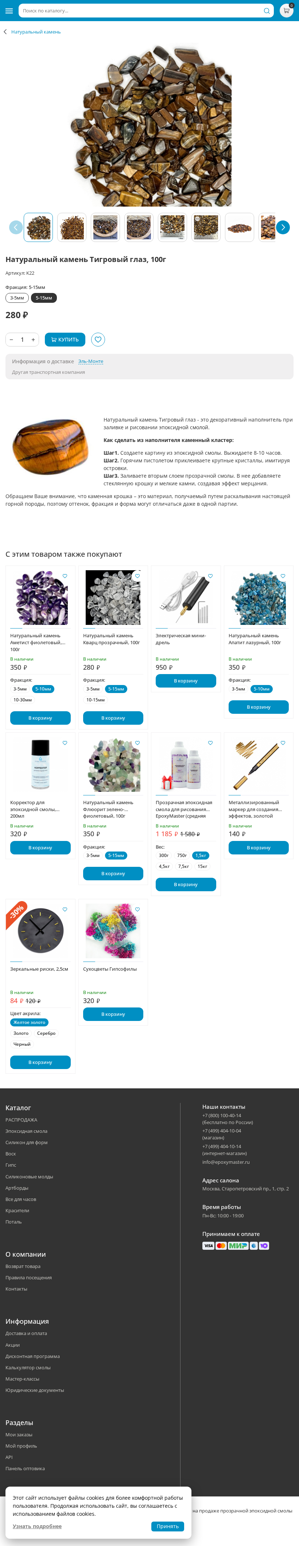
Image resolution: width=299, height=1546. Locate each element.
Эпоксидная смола (26, 1131)
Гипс (10, 1165)
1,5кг (200, 855)
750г (182, 855)
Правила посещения (28, 1277)
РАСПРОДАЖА (21, 1119)
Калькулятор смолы (28, 1367)
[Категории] (9, 11)
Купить (68, 339)
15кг (202, 866)
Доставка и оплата (26, 1333)
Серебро (46, 1033)
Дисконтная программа (32, 1356)
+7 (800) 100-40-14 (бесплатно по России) (227, 1119)
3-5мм (17, 297)
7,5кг (183, 866)
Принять (168, 1526)
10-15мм (95, 700)
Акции (12, 1345)
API (9, 1457)
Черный (22, 1044)
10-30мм (22, 700)
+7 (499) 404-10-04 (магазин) (221, 1134)
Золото (20, 1033)
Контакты (16, 1288)
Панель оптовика (25, 1468)
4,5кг (164, 866)
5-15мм (44, 297)
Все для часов (20, 1199)
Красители (17, 1210)
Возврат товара (22, 1266)
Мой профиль (21, 1446)
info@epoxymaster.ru (226, 1162)
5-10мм (43, 689)
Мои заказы (18, 1434)
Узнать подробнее (37, 1526)
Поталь (13, 1221)
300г (163, 855)
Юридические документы (34, 1390)
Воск (10, 1153)
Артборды (16, 1188)
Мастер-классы (22, 1378)
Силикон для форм (26, 1142)
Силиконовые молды (29, 1176)
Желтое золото (29, 1022)
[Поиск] (267, 10)
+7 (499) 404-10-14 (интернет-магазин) (224, 1149)
